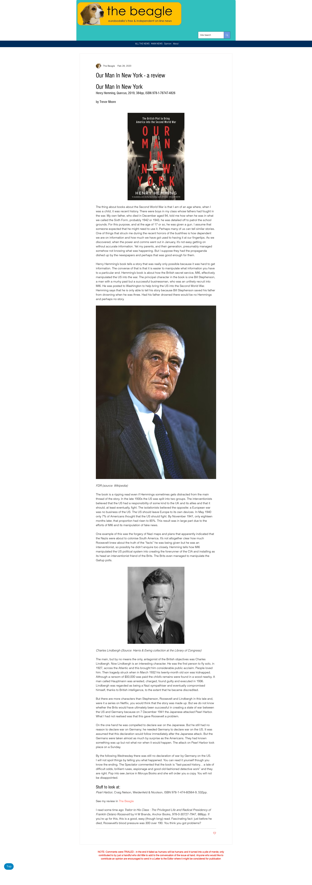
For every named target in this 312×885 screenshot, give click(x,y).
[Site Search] (227, 35)
